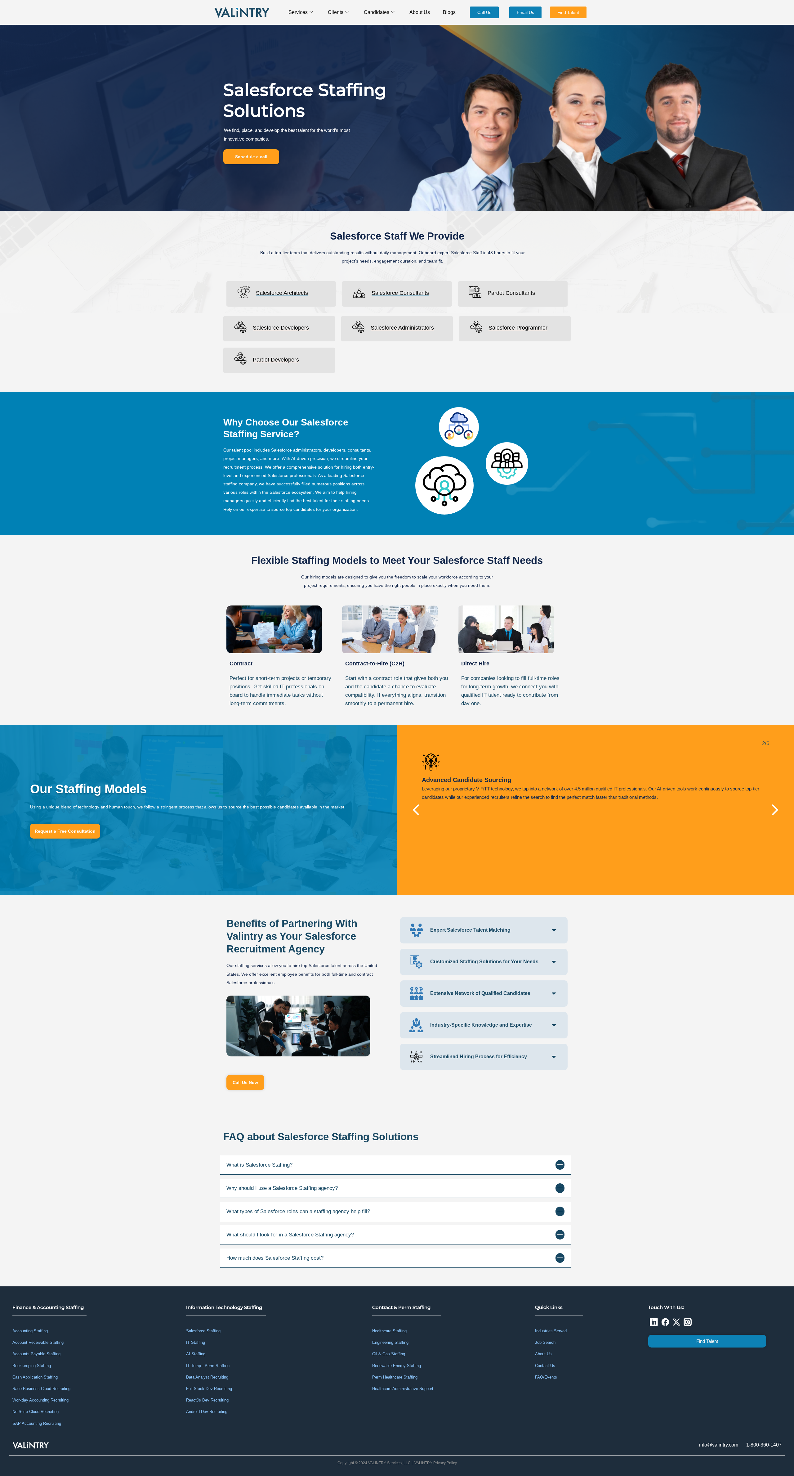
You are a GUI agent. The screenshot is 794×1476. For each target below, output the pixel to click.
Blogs (449, 12)
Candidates (376, 12)
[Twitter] (676, 1322)
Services (298, 12)
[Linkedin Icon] (653, 1322)
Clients (335, 12)
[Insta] (687, 1322)
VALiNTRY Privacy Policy (435, 1463)
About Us (419, 12)
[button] (416, 810)
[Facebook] (665, 1322)
